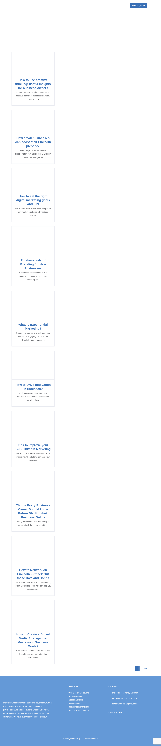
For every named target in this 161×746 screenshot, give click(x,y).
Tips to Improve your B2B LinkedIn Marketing (33, 425)
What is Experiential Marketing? (33, 305)
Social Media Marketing (78, 707)
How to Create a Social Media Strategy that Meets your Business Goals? (33, 615)
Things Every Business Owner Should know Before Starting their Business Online (33, 486)
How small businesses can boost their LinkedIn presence (33, 121)
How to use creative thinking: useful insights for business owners (33, 63)
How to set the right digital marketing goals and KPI (33, 179)
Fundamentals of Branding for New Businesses (33, 241)
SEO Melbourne (75, 696)
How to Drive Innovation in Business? (33, 365)
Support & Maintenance (78, 710)
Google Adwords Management (75, 701)
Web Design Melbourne (78, 693)
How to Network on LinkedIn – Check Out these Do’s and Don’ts (33, 550)
